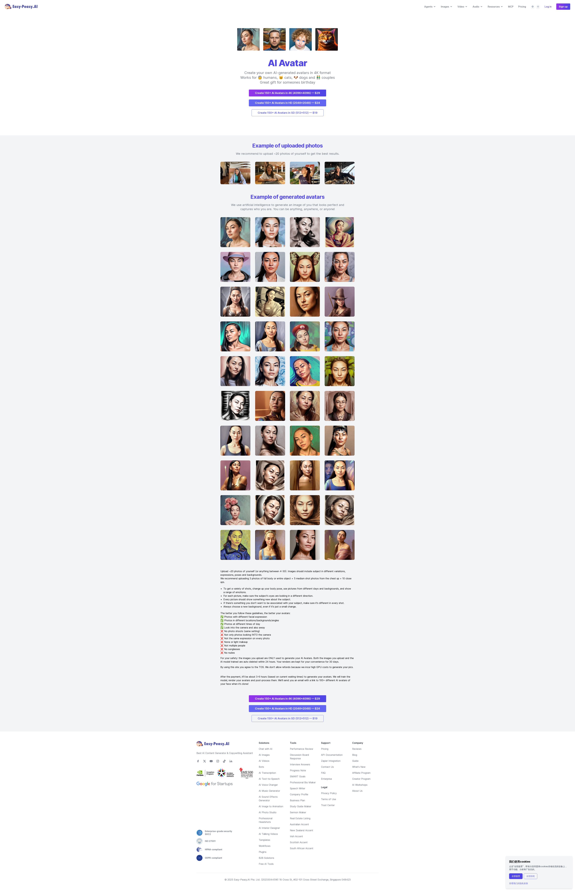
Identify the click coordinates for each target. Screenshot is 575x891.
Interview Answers (300, 764)
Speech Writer (297, 788)
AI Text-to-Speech (269, 778)
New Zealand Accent (301, 830)
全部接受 (516, 876)
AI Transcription (267, 772)
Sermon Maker (298, 812)
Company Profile (299, 794)
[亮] (538, 6)
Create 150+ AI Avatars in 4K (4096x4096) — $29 (287, 93)
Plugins (262, 851)
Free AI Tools (266, 863)
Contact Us (327, 766)
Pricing (522, 6)
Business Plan (297, 800)
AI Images (264, 754)
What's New (359, 766)
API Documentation (332, 754)
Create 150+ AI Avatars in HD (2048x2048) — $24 (287, 102)
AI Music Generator (269, 790)
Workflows (264, 845)
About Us (357, 790)
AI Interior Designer (269, 827)
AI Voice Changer (268, 784)
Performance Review (301, 748)
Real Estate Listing (300, 818)
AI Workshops (359, 784)
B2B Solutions (266, 857)
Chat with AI (265, 748)
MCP (510, 6)
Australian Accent (299, 824)
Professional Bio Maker (303, 782)
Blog (354, 754)
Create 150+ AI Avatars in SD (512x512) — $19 (287, 112)
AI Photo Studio (267, 812)
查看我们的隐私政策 (518, 883)
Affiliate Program (361, 772)
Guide (355, 760)
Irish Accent (296, 836)
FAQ (323, 772)
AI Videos (264, 760)
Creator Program (361, 778)
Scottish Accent (299, 842)
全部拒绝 (530, 876)
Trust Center (328, 805)
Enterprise (326, 778)
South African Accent (301, 848)
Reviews (356, 748)
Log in (548, 6)
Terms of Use (328, 799)
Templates (264, 839)
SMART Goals (297, 776)
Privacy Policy (329, 793)
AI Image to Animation (271, 806)
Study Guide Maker (300, 806)
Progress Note (298, 770)
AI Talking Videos (268, 833)
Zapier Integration (331, 760)
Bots (261, 766)
